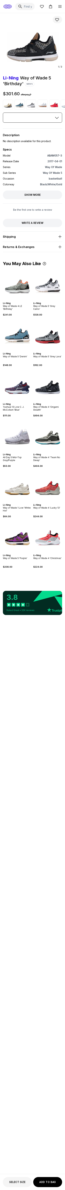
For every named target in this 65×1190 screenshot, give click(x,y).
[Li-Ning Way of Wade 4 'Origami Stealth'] (47, 384)
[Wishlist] (42, 6)
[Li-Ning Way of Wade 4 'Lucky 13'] (47, 485)
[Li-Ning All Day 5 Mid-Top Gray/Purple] (17, 435)
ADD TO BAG (47, 1182)
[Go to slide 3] (17, 451)
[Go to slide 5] (20, 451)
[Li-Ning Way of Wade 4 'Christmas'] (47, 536)
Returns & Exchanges (19, 247)
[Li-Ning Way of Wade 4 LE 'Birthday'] (17, 283)
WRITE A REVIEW (32, 222)
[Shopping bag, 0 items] (50, 6)
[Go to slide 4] (19, 350)
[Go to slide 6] (51, 451)
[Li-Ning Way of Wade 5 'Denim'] (19, 105)
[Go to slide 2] (16, 350)
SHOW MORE (32, 194)
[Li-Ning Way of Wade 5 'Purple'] (17, 536)
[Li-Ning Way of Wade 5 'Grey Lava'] (47, 334)
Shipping (9, 236)
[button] (44, 263)
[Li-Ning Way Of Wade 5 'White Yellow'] (43, 105)
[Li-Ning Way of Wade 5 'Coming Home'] (54, 105)
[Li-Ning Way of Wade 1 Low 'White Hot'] (17, 485)
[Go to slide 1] (15, 350)
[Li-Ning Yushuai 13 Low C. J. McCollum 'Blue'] (17, 384)
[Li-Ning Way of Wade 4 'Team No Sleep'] (47, 435)
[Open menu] (60, 6)
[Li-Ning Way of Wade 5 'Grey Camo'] (31, 105)
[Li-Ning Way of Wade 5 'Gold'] (8, 105)
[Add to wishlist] (57, 19)
